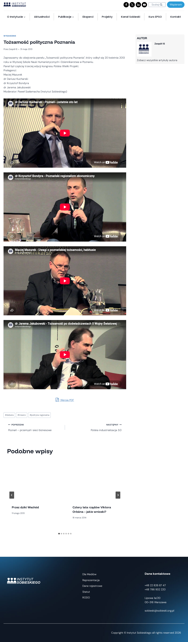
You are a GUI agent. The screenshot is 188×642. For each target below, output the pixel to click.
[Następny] (118, 495)
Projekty (107, 17)
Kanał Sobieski (130, 17)
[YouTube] (144, 4)
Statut (86, 592)
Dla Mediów (89, 574)
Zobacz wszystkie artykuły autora (157, 60)
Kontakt (175, 17)
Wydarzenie (10, 36)
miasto (21, 415)
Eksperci (88, 17)
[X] (132, 4)
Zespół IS (13, 49)
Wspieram (176, 4)
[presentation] (34, 479)
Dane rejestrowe (92, 586)
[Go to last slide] (11, 495)
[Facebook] (126, 4)
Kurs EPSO (155, 17)
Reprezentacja (91, 580)
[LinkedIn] (138, 4)
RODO (86, 597)
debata (9, 415)
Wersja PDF (67, 400)
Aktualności (42, 17)
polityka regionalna (39, 415)
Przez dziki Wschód (25, 507)
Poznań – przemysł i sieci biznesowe (30, 427)
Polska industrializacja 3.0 (106, 427)
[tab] (59, 533)
